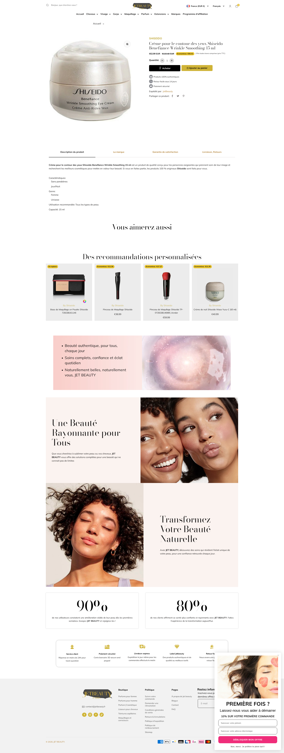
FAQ (173, 709)
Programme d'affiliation (195, 14)
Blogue (175, 700)
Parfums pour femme (127, 696)
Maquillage (130, 14)
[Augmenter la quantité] (172, 60)
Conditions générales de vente (154, 711)
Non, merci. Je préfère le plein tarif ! (248, 747)
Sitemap (148, 732)
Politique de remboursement (152, 726)
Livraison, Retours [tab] (212, 152)
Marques (175, 14)
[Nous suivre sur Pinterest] (95, 714)
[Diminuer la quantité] (162, 60)
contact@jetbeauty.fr (95, 706)
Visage (104, 14)
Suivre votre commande (150, 697)
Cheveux (90, 14)
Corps (116, 14)
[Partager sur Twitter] (177, 95)
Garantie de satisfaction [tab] (165, 152)
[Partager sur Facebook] (172, 95)
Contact (175, 705)
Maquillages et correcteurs (124, 719)
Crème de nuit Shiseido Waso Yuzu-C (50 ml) (215, 309)
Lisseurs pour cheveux (128, 709)
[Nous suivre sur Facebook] (84, 714)
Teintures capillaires (127, 713)
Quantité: (154, 60)
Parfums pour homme (127, 700)
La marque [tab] (118, 152)
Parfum (145, 14)
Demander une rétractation (151, 704)
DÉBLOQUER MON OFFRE (247, 740)
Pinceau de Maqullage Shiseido (117, 309)
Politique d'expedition (154, 721)
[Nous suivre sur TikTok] (101, 714)
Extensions (160, 14)
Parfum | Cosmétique (127, 705)
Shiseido (155, 38)
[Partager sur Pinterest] (183, 95)
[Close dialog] (278, 655)
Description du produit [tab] (72, 152)
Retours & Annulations (155, 717)
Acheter (166, 68)
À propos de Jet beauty (182, 696)
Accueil (80, 14)
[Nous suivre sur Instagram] (90, 714)
